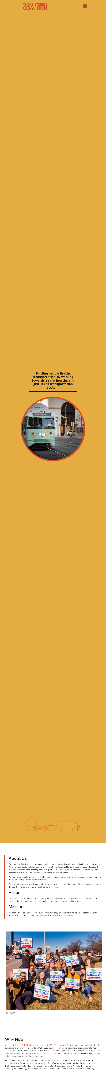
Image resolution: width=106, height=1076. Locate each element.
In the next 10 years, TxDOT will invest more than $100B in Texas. (32, 1045)
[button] (85, 6)
